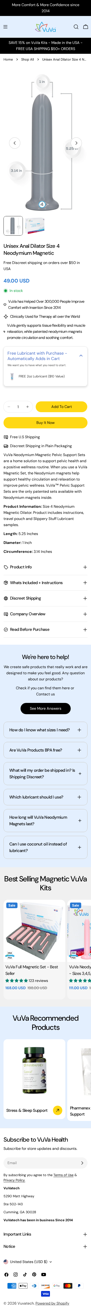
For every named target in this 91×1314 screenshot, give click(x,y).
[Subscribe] (82, 1163)
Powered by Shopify (52, 1303)
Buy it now (45, 422)
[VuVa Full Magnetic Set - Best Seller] (34, 931)
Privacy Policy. (14, 1180)
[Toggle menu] (5, 26)
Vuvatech (26, 1303)
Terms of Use (63, 1175)
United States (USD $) (28, 1261)
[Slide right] (76, 143)
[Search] (76, 26)
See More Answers (45, 708)
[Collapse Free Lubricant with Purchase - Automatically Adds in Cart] (81, 356)
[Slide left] (14, 143)
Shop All (27, 59)
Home (8, 59)
